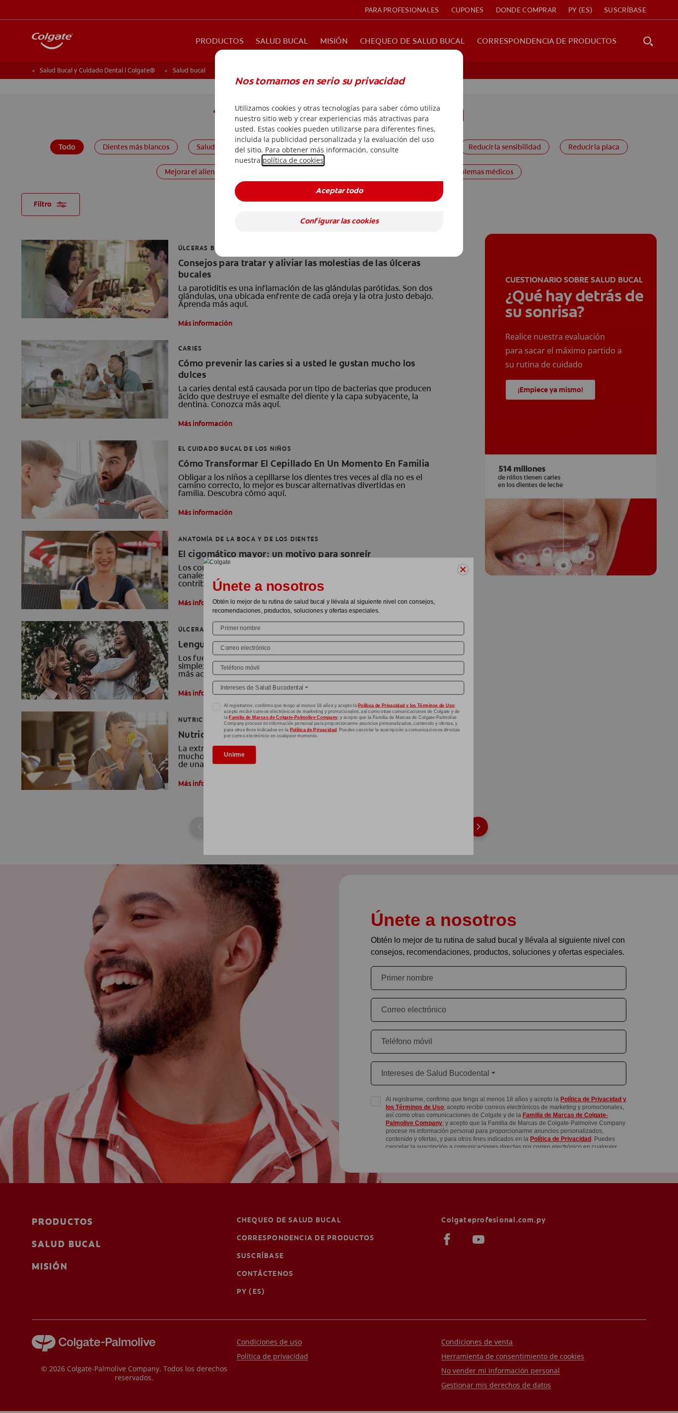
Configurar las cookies (339, 221)
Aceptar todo (339, 191)
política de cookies (293, 160)
